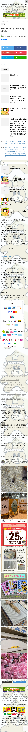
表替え (11, 398)
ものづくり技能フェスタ (7, 371)
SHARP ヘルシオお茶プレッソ (9, 365)
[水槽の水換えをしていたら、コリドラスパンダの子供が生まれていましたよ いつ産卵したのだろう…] (14, 479)
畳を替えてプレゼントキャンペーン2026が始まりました (18, 202)
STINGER (16, 729)
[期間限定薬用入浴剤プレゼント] (14, 586)
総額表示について (15, 75)
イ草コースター (5, 374)
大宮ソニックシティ (16, 384)
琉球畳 (19, 395)
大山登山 (4, 387)
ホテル (23, 376)
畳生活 (3, 398)
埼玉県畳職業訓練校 (6, 384)
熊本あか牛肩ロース (11, 395)
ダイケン (19, 376)
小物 (23, 387)
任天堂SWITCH (5, 382)
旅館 (3, 393)
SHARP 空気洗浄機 (6, 368)
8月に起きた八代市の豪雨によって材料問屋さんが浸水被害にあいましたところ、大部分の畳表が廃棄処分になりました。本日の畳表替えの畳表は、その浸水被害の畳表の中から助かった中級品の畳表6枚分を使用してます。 (18, 127)
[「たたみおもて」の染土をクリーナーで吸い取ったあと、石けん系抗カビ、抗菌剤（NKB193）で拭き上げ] (14, 640)
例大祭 (11, 382)
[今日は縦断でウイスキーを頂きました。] (14, 506)
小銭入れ (4, 390)
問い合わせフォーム (7, 256)
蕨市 (7, 398)
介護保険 (17, 379)
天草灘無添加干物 (11, 387)
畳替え (23, 395)
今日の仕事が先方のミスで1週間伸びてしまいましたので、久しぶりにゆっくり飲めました (16, 143)
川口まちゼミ (10, 390)
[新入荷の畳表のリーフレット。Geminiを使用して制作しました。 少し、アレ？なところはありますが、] (14, 559)
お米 (14, 368)
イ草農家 (12, 374)
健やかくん (17, 382)
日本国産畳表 (8, 393)
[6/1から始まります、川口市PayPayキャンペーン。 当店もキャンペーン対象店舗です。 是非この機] (14, 533)
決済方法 (4, 395)
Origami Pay (5, 363)
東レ (14, 393)
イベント (16, 371)
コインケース (12, 376)
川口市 (16, 390)
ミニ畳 (3, 379)
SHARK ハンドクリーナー (15, 363)
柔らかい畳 (18, 393)
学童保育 (19, 387)
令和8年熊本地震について (17, 168)
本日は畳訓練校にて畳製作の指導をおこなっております (18, 88)
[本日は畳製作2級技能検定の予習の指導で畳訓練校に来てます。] (14, 613)
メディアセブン (9, 379)
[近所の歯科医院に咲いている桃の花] (14, 666)
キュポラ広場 (5, 376)
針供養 (18, 398)
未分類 (3, 64)
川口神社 (21, 390)
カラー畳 (18, 374)
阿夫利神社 (4, 401)
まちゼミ (18, 368)
